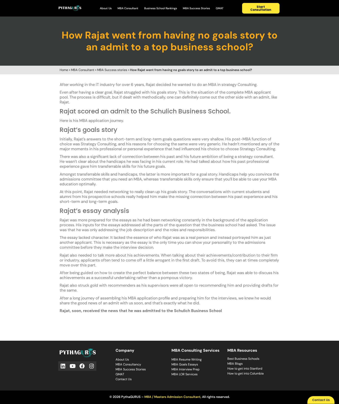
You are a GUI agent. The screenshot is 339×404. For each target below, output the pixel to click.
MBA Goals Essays (184, 364)
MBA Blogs (235, 364)
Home (64, 70)
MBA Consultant (128, 8)
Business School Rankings (160, 8)
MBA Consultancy (128, 364)
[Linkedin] (63, 366)
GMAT (219, 8)
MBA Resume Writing (186, 359)
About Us (106, 8)
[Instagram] (92, 366)
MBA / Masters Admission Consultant (172, 397)
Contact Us (124, 379)
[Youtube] (72, 366)
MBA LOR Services (184, 374)
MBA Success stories (112, 70)
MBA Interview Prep (185, 369)
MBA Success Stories (196, 8)
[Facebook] (82, 366)
